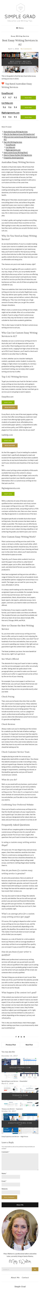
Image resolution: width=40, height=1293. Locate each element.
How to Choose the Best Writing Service (18, 155)
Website (5, 1189)
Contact (25, 1277)
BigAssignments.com (10, 112)
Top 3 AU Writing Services (13, 142)
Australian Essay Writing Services (16, 131)
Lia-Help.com (7, 103)
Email (4, 1181)
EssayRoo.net (7, 93)
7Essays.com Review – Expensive (12, 1109)
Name (4, 1173)
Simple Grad (20, 1286)
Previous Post (11, 1045)
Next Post (29, 1045)
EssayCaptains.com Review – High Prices (15, 1136)
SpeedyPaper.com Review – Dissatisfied (14, 1081)
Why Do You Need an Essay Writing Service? (19, 134)
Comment (5, 1152)
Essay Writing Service (20, 36)
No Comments (26, 49)
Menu (21, 28)
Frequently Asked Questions (14, 158)
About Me (15, 1277)
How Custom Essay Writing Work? (16, 152)
